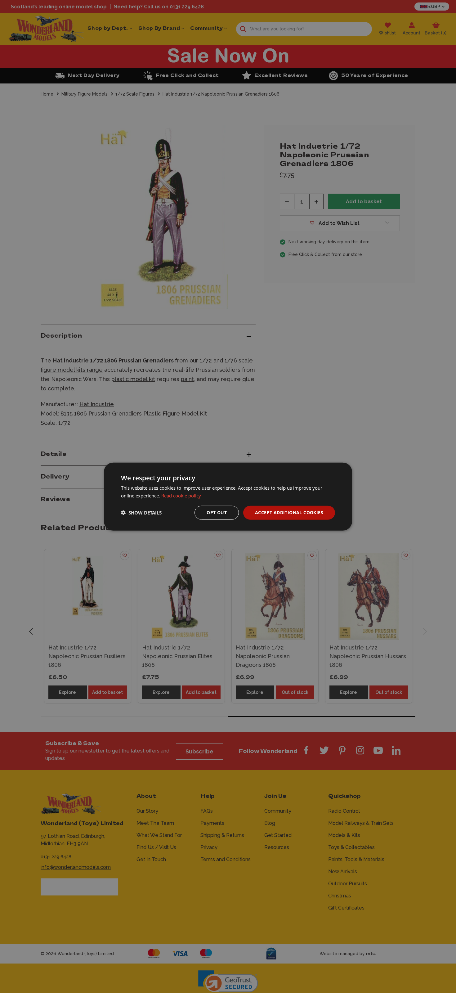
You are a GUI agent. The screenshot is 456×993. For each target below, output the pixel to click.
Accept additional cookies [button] (289, 512)
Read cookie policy (181, 495)
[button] (141, 512)
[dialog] (228, 497)
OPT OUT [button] (217, 512)
